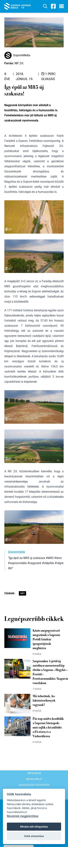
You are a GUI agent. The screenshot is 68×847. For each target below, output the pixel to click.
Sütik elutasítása (34, 836)
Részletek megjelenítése (22, 816)
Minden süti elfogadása (34, 826)
